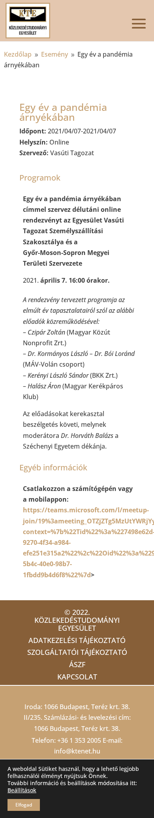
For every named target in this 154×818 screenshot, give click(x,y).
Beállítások (22, 790)
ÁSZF (77, 664)
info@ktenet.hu (77, 751)
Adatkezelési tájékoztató (77, 640)
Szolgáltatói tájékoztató (77, 652)
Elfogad (23, 804)
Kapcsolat (77, 676)
